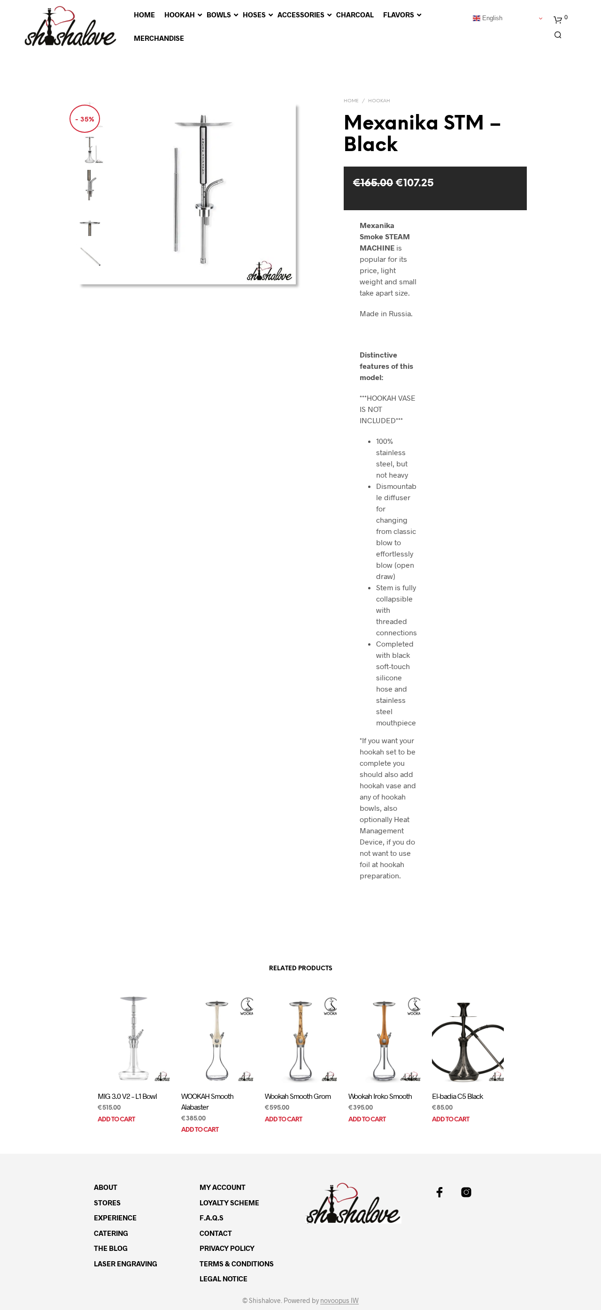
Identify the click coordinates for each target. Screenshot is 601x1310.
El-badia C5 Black (457, 1095)
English (491, 18)
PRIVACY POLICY (227, 1248)
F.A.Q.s (211, 1217)
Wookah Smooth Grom (298, 1095)
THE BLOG (111, 1248)
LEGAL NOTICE (223, 1278)
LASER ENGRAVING (125, 1263)
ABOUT (105, 1187)
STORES (107, 1202)
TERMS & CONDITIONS (237, 1263)
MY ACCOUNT (223, 1187)
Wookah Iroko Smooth (380, 1095)
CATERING (111, 1233)
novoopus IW (339, 1300)
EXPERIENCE (115, 1217)
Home (351, 101)
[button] (561, 20)
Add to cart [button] (116, 1120)
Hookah (379, 101)
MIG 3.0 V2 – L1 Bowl (127, 1095)
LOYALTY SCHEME (229, 1202)
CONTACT (216, 1233)
